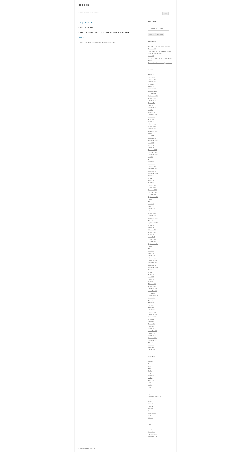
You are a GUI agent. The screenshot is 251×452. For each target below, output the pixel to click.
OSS (149, 389)
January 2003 (152, 328)
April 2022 (151, 105)
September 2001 (153, 340)
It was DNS (151, 56)
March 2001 (151, 350)
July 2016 (150, 178)
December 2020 (152, 114)
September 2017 (153, 154)
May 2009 (151, 305)
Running (150, 406)
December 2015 (152, 190)
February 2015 (152, 211)
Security (150, 408)
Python (150, 399)
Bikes (149, 366)
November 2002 (152, 331)
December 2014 (152, 216)
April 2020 (151, 122)
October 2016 (152, 171)
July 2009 (150, 300)
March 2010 (151, 281)
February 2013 (152, 230)
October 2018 (152, 138)
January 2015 (152, 213)
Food (149, 373)
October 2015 (152, 194)
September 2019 (153, 131)
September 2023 (153, 96)
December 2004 (152, 314)
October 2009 (152, 293)
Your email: (151, 26)
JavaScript (151, 380)
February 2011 (152, 258)
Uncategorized (97, 42)
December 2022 (152, 100)
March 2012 (151, 237)
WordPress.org (152, 437)
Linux (149, 382)
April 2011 (151, 253)
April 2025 (151, 86)
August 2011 (151, 246)
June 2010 (151, 274)
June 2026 (151, 75)
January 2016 (152, 187)
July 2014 (150, 220)
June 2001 (151, 345)
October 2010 (152, 265)
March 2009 (151, 310)
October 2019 (152, 129)
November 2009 (152, 291)
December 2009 (152, 288)
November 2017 (152, 152)
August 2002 (151, 333)
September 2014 (153, 218)
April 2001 (151, 347)
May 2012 (151, 234)
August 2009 (151, 298)
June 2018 (151, 143)
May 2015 (151, 204)
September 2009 (153, 295)
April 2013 (151, 227)
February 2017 (152, 166)
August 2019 (151, 133)
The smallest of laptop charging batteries (160, 63)
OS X (149, 387)
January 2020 (152, 126)
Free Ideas (151, 375)
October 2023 (152, 93)
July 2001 (150, 342)
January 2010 (152, 286)
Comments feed (152, 434)
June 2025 (151, 84)
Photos (150, 392)
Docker (150, 371)
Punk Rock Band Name (154, 397)
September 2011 (153, 244)
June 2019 (151, 136)
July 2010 (150, 272)
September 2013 (153, 223)
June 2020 (151, 119)
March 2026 (151, 77)
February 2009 (152, 312)
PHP (149, 394)
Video (149, 415)
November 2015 (152, 192)
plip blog (83, 4)
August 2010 (151, 270)
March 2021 (151, 112)
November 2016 (152, 169)
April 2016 (151, 183)
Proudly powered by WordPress (86, 448)
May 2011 (151, 251)
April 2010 (151, 279)
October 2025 (152, 82)
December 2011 (152, 239)
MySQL (150, 385)
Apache (150, 364)
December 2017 (152, 150)
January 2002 (152, 335)
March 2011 (151, 256)
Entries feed (151, 432)
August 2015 (151, 199)
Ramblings (151, 401)
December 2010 (152, 260)
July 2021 (150, 110)
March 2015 (151, 208)
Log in (150, 429)
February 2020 (152, 124)
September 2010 (153, 267)
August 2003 (151, 324)
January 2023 (152, 98)
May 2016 (151, 180)
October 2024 (152, 89)
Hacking (150, 378)
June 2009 (151, 303)
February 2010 (152, 284)
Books (150, 368)
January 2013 (152, 232)
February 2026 (152, 79)
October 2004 (152, 317)
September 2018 (153, 140)
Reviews (150, 404)
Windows (150, 418)
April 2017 (151, 161)
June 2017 (151, 159)
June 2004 (151, 319)
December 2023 (152, 91)
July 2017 (150, 157)
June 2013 (151, 225)
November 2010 (152, 263)
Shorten (81, 37)
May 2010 (151, 277)
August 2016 (151, 176)
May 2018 (151, 145)
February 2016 (152, 185)
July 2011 (150, 248)
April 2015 (151, 206)
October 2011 (152, 241)
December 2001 (152, 338)
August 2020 (151, 117)
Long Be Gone (85, 22)
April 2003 (151, 326)
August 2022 (151, 103)
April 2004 (151, 321)
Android (150, 361)
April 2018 (151, 147)
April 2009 (151, 307)
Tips (149, 411)
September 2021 (153, 107)
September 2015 (153, 197)
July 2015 (150, 201)
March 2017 (151, 164)
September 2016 (153, 173)
